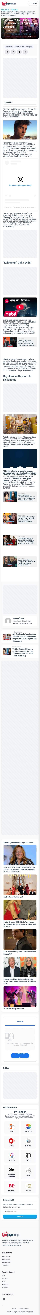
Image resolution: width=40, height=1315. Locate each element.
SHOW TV (5, 1278)
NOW (3, 1281)
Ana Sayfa (5, 9)
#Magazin (29, 46)
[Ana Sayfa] (9, 3)
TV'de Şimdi (6, 1259)
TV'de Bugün (6, 1256)
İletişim (14, 1308)
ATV (3, 1275)
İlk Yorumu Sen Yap (20, 1055)
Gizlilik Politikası (23, 1308)
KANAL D (5, 1284)
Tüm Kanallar (6, 1262)
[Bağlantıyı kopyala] (25, 52)
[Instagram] (4, 1299)
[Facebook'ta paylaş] (13, 52)
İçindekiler (9, 102)
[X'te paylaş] (7, 52)
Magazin (14, 9)
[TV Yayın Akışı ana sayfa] (10, 1234)
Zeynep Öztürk (10, 30)
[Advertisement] (20, 244)
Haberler (5, 1265)
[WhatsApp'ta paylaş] (19, 52)
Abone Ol (20, 1216)
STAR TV (5, 1287)
